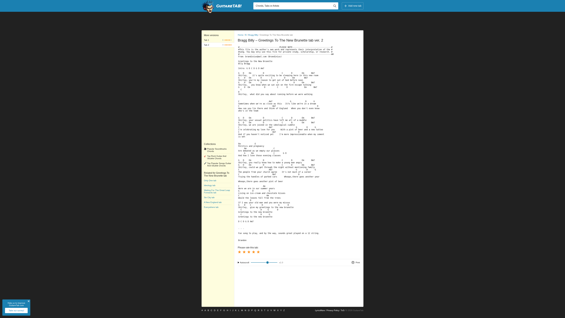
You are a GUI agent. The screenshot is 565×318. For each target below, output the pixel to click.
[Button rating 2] (244, 252)
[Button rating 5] (258, 252)
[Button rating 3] (248, 252)
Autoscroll (244, 262)
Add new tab (354, 6)
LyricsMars (320, 310)
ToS (342, 310)
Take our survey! (16, 310)
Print (358, 262)
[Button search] (334, 5)
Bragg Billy (253, 35)
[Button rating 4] (253, 252)
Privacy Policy (332, 310)
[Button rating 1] (239, 252)
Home (240, 35)
